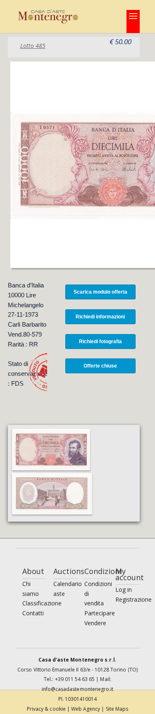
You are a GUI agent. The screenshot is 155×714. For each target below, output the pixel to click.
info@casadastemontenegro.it (77, 689)
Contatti (33, 613)
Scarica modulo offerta (100, 292)
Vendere (95, 623)
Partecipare (99, 613)
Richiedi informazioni (100, 317)
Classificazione (42, 603)
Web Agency (86, 708)
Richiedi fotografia (100, 341)
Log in (123, 589)
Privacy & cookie (47, 708)
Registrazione (133, 599)
